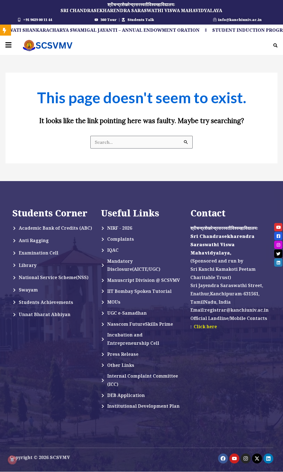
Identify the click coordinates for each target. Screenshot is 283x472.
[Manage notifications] (12, 459)
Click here (205, 326)
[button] (8, 45)
